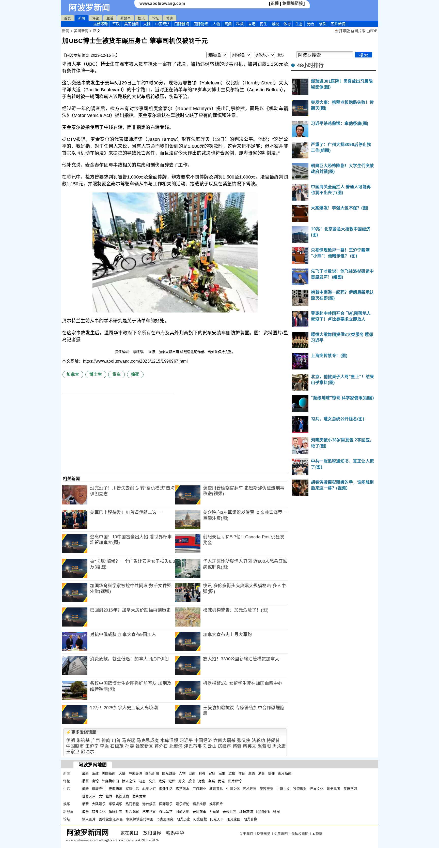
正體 (275, 3)
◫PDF (372, 31)
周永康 (279, 746)
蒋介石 (161, 746)
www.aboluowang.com (162, 3)
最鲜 (85, 811)
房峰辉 (224, 746)
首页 (67, 18)
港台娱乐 (149, 804)
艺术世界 (250, 789)
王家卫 (73, 751)
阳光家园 (234, 819)
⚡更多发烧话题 (81, 732)
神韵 (105, 740)
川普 (116, 740)
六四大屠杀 (224, 740)
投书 (191, 781)
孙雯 (129, 746)
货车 (116, 374)
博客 (169, 18)
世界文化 (317, 789)
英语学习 (350, 789)
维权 (275, 24)
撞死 (135, 374)
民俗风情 (263, 811)
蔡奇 (237, 746)
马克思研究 (165, 819)
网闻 (228, 24)
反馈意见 (264, 834)
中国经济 (162, 24)
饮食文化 (99, 811)
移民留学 (166, 811)
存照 (211, 781)
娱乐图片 (216, 804)
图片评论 (235, 781)
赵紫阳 (264, 746)
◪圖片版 (358, 31)
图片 (338, 24)
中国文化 (233, 789)
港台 (311, 24)
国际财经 (201, 24)
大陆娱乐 (99, 804)
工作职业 (199, 789)
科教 (240, 24)
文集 (152, 781)
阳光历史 (183, 819)
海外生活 (166, 789)
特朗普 (273, 740)
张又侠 (243, 740)
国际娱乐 (166, 804)
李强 (104, 746)
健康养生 (99, 789)
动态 (142, 781)
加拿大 (73, 374)
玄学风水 (183, 789)
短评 (171, 781)
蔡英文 (249, 746)
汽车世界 (149, 811)
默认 (280, 55)
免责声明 (281, 834)
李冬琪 (139, 352)
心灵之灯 (149, 789)
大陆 (147, 24)
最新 (100, 24)
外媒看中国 (110, 781)
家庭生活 (132, 789)
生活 (109, 18)
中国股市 (75, 746)
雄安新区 (144, 746)
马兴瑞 (128, 740)
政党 (162, 781)
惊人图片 (89, 819)
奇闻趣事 (199, 811)
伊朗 (70, 740)
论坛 (155, 18)
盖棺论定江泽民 (111, 819)
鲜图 (276, 811)
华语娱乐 (115, 804)
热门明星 (132, 804)
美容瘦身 (266, 789)
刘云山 (210, 746)
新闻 (81, 18)
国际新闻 (181, 24)
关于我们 (246, 834)
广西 (95, 740)
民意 (221, 781)
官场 (252, 24)
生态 (299, 24)
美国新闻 (131, 24)
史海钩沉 (115, 789)
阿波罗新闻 (89, 7)
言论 (95, 781)
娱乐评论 (183, 804)
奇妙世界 (229, 811)
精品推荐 (199, 804)
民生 (263, 24)
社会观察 (132, 811)
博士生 (95, 374)
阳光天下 (217, 819)
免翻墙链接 (292, 3)
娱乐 (141, 18)
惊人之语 (129, 781)
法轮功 (258, 740)
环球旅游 (246, 811)
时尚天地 (183, 811)
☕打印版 (342, 31)
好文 (181, 781)
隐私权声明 (300, 834)
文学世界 (106, 796)
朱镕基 (83, 740)
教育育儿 (216, 789)
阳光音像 (250, 819)
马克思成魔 (148, 740)
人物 (216, 24)
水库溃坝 (169, 740)
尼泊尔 (87, 751)
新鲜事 (125, 18)
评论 (95, 18)
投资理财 (300, 789)
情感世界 (115, 811)
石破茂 (117, 746)
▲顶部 (317, 834)
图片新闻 (285, 773)
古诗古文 (283, 789)
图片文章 (139, 796)
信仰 (322, 24)
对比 (201, 781)
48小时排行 (310, 65)
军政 (116, 24)
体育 (287, 24)
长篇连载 (122, 796)
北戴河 (176, 746)
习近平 (186, 740)
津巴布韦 (193, 746)
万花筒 (214, 811)
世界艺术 (89, 796)
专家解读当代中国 (139, 819)
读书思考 (333, 789)
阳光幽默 (200, 819)
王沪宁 (92, 746)
